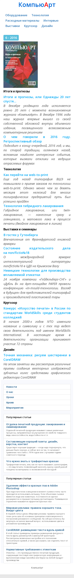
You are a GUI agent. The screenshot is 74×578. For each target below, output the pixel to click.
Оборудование (16, 15)
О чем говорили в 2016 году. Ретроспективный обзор (37, 139)
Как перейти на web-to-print (25, 175)
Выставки (12, 26)
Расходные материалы (22, 20)
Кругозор (30, 26)
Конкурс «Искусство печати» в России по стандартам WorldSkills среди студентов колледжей (37, 312)
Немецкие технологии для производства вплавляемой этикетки (37, 272)
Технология (40, 15)
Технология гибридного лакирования (33, 206)
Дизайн (47, 26)
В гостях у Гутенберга (20, 235)
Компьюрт (37, 4)
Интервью (51, 20)
